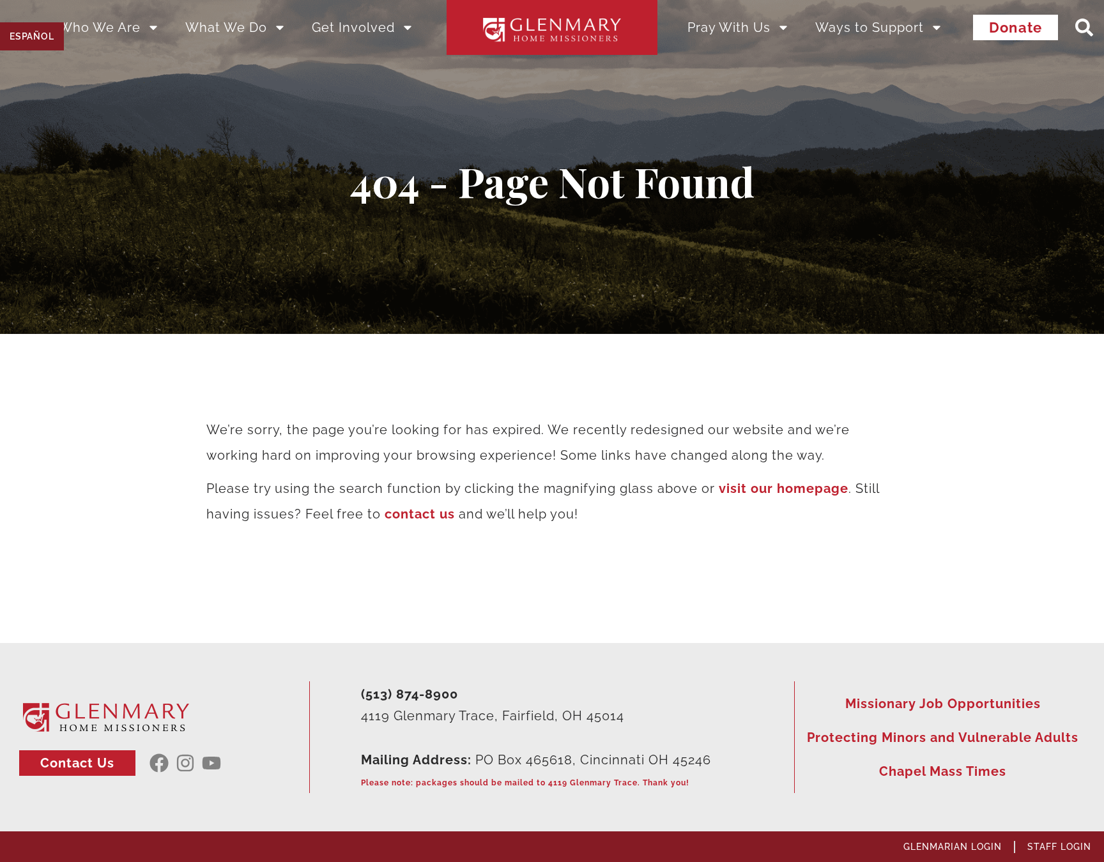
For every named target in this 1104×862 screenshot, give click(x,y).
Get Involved (353, 27)
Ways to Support (869, 27)
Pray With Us (728, 27)
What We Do (226, 27)
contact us (420, 514)
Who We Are (100, 27)
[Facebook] (159, 763)
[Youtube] (211, 763)
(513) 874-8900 (409, 694)
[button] (1084, 28)
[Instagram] (185, 763)
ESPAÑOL (32, 36)
